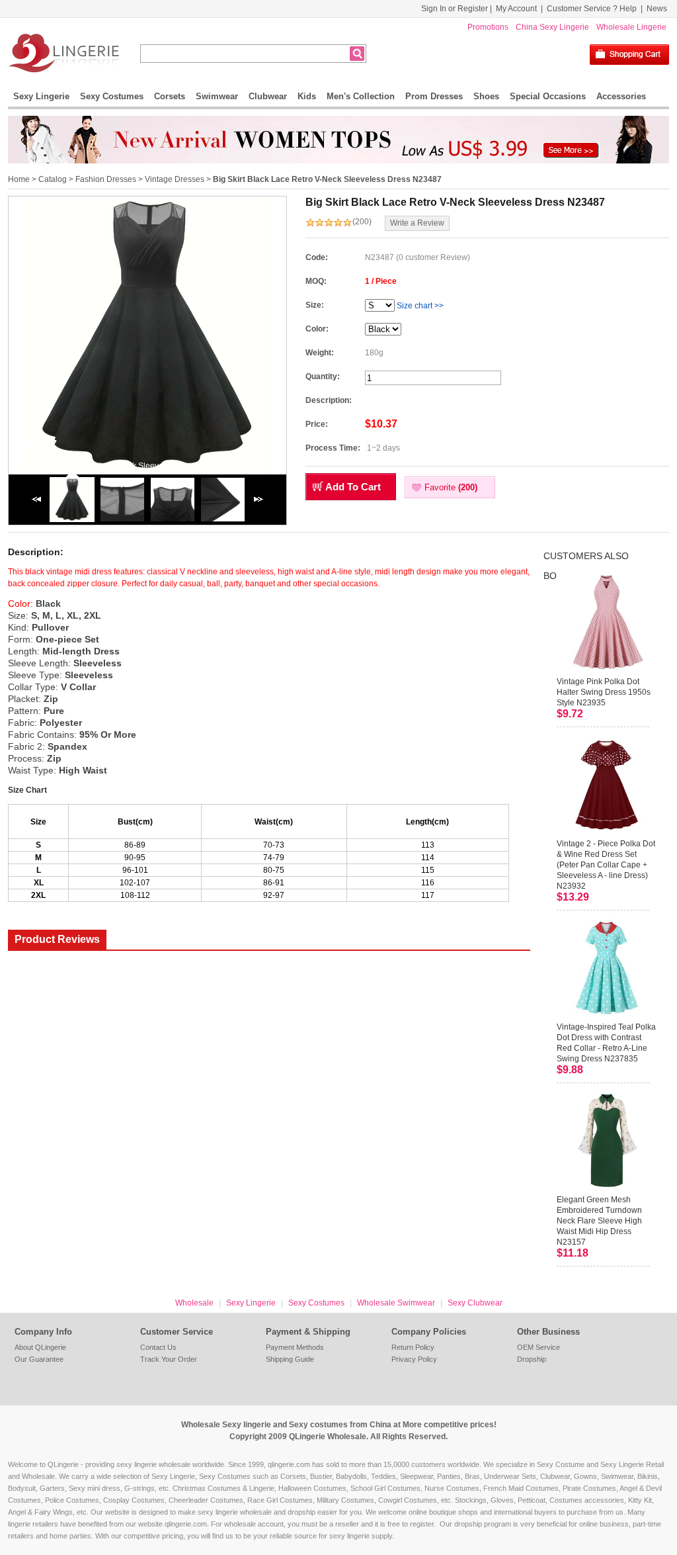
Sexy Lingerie (41, 96)
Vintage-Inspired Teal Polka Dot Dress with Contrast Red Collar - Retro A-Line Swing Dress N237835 (606, 1042)
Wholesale (194, 1303)
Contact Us (158, 1347)
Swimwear (217, 96)
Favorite (450, 487)
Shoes (486, 96)
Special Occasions (548, 96)
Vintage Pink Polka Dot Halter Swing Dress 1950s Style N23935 (604, 692)
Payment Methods (295, 1347)
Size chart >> (420, 305)
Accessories (621, 96)
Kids (307, 96)
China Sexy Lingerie (552, 27)
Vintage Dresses (174, 179)
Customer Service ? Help (592, 8)
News (657, 8)
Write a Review (417, 223)
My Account (516, 8)
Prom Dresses (434, 96)
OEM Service (538, 1347)
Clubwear (268, 96)
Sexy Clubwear (475, 1303)
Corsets (169, 96)
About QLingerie (40, 1347)
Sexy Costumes (111, 96)
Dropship (531, 1359)
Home (19, 179)
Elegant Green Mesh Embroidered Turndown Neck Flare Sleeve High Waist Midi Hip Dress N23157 (599, 1221)
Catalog (52, 179)
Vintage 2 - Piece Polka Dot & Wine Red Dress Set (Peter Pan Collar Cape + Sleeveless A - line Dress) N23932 (606, 865)
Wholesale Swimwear (396, 1303)
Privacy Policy (414, 1359)
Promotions (487, 27)
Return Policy (412, 1347)
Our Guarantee (39, 1359)
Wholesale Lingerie (631, 27)
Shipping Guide (290, 1359)
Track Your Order (168, 1359)
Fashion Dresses (105, 179)
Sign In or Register (454, 8)
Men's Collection (361, 96)
